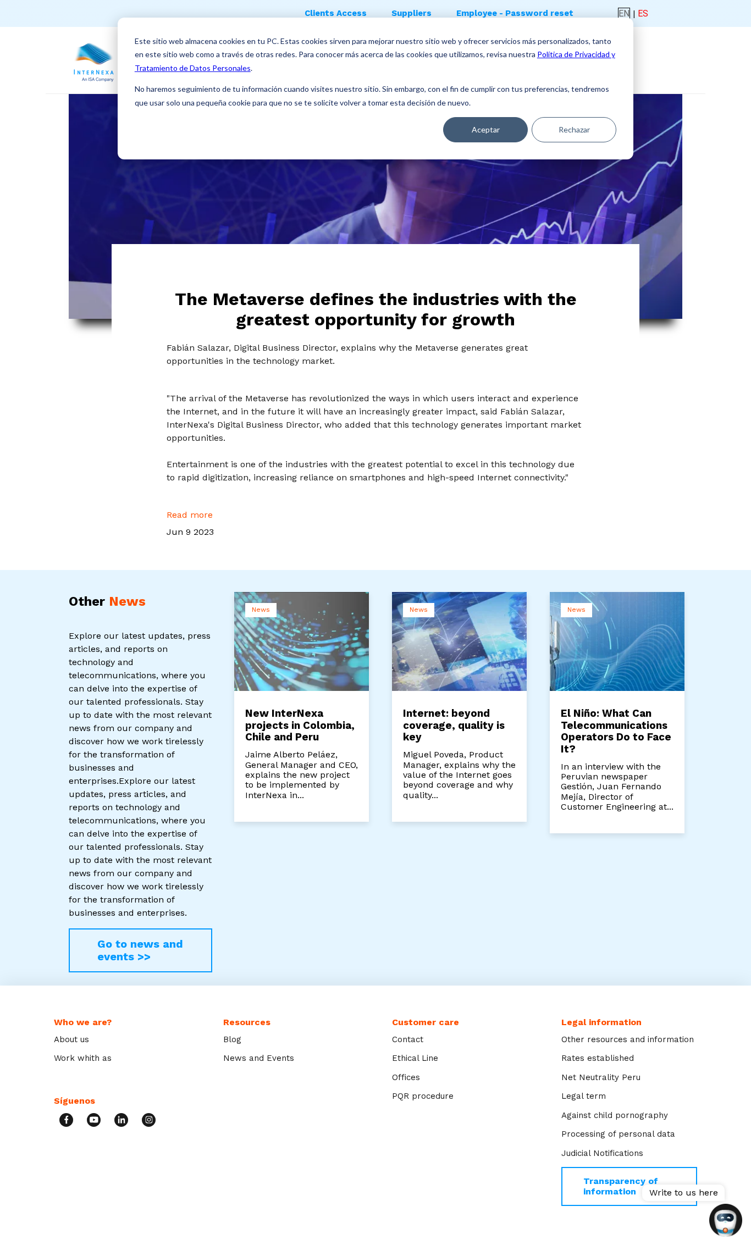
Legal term (583, 1096)
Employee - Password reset (514, 13)
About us (71, 1039)
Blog (232, 1039)
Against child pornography (614, 1115)
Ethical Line (415, 1058)
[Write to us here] (726, 1221)
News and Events (258, 1058)
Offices (406, 1077)
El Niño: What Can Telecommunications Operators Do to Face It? (616, 731)
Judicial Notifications (602, 1153)
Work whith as (83, 1058)
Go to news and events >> (140, 950)
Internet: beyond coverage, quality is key (454, 725)
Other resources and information (627, 1039)
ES (643, 13)
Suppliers (411, 13)
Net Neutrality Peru (600, 1077)
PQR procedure (423, 1096)
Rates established (597, 1058)
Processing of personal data (618, 1134)
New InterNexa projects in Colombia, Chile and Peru (300, 725)
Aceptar (486, 129)
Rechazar (574, 129)
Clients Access (336, 13)
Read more (190, 515)
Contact (407, 1039)
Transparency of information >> (620, 1186)
